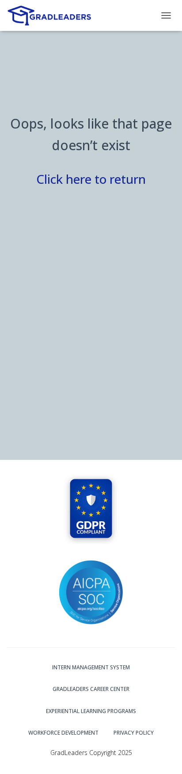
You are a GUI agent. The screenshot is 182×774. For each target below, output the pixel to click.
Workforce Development (63, 732)
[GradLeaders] (53, 15)
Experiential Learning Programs (91, 711)
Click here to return (91, 179)
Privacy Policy (134, 732)
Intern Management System (91, 667)
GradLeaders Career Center (91, 689)
